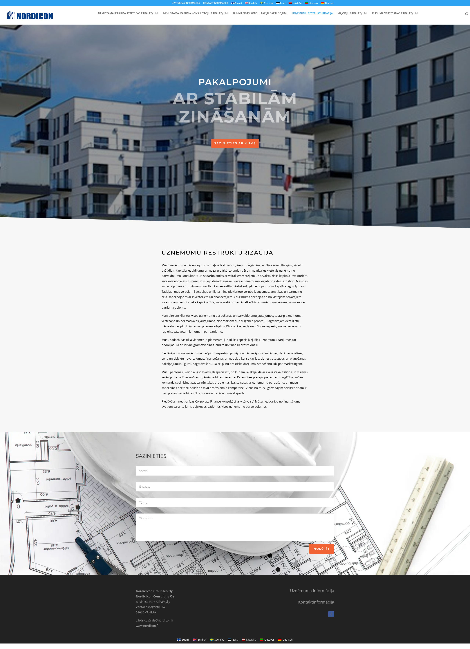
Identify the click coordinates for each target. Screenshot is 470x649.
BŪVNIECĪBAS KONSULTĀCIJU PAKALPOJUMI (260, 13)
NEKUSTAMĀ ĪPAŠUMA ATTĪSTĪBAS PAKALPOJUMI (128, 13)
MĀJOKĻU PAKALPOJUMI (352, 13)
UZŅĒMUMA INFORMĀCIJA (186, 3)
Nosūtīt (322, 549)
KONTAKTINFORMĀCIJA (215, 3)
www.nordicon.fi (147, 626)
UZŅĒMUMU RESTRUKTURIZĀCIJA (312, 13)
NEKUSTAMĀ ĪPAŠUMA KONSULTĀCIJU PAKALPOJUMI (195, 13)
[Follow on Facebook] (331, 614)
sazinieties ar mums (235, 143)
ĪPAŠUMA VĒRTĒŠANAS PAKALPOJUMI (395, 13)
